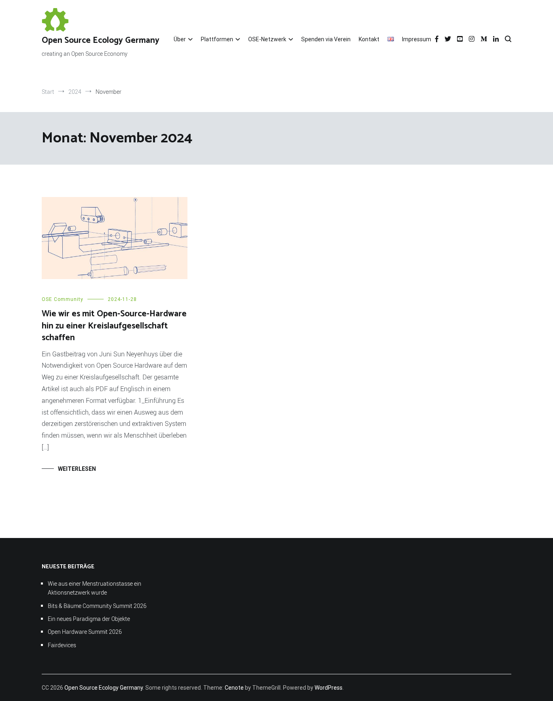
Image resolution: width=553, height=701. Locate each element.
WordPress (328, 687)
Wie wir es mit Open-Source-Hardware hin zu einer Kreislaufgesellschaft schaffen (114, 326)
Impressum (416, 39)
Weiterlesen (77, 469)
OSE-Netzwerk (267, 39)
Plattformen (217, 39)
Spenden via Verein (326, 39)
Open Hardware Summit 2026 (85, 631)
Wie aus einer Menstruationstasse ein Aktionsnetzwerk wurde (94, 588)
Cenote (234, 687)
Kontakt (369, 39)
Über (180, 39)
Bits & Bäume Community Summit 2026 (97, 606)
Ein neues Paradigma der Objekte (89, 619)
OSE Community (62, 299)
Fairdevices (62, 645)
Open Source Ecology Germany (101, 40)
